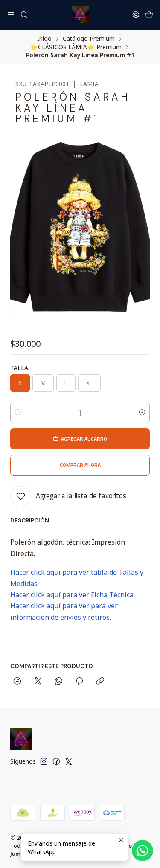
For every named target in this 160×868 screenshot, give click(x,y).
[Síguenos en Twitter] (68, 761)
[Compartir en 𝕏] (38, 681)
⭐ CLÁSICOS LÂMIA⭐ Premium (76, 47)
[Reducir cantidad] (18, 412)
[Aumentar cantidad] (142, 412)
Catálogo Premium (89, 39)
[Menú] (11, 14)
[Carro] (149, 15)
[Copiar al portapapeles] (100, 681)
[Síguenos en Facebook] (56, 761)
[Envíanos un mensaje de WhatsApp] (142, 850)
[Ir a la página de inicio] (80, 14)
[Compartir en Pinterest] (79, 681)
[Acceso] (136, 14)
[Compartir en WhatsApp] (59, 681)
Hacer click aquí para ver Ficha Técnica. (72, 594)
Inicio (44, 39)
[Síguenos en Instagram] (44, 761)
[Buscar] (23, 14)
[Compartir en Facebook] (17, 681)
